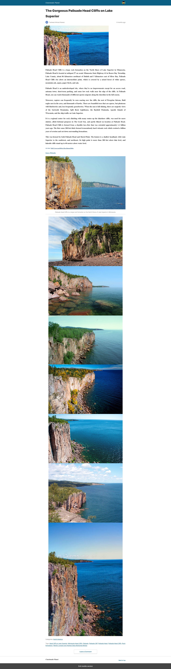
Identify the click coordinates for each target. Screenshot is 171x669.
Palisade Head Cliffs (114, 643)
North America (58, 639)
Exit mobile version (85, 666)
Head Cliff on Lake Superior (58, 643)
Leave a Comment (86, 651)
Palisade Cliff (93, 643)
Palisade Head (103, 643)
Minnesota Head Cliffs (75, 643)
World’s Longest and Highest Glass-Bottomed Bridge (62, 148)
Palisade (85, 643)
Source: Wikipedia (51, 153)
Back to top (122, 660)
